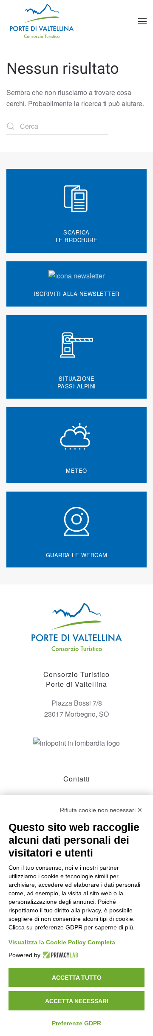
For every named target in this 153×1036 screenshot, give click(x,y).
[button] (142, 21)
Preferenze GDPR (76, 1023)
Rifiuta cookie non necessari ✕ (101, 810)
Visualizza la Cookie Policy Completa (61, 942)
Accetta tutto (77, 977)
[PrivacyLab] (59, 955)
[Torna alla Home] (42, 21)
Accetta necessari (76, 1001)
